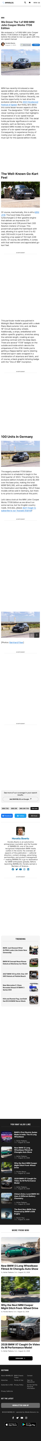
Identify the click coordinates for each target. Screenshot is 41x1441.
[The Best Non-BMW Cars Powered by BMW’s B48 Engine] (6, 1209)
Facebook (8, 816)
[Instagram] (24, 869)
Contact (29, 1375)
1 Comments (36, 44)
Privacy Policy (18, 1385)
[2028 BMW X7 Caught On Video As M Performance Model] (6, 1178)
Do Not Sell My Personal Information (32, 1386)
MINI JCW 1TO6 (24, 808)
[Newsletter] (30, 3)
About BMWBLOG (7, 1375)
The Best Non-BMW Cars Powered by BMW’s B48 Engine (25, 1211)
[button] (36, 635)
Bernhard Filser (16, 642)
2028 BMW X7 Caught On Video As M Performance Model (25, 1180)
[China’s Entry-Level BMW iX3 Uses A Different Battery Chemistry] (6, 1194)
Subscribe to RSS (7, 1385)
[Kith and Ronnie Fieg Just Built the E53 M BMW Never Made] (33, 997)
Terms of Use (18, 1380)
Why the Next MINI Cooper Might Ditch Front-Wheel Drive (25, 1165)
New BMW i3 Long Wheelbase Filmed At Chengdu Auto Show (23, 1150)
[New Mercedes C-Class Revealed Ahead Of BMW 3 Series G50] (33, 984)
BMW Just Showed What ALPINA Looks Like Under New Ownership (15, 950)
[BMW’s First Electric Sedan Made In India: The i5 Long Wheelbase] (6, 1132)
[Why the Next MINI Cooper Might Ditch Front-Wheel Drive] (6, 1163)
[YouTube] (20, 869)
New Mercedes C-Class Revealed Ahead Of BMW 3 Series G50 (13, 987)
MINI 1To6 (5, 808)
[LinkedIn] (28, 869)
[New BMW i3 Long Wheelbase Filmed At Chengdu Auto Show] (6, 1148)
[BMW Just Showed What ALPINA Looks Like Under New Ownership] (33, 947)
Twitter (21, 816)
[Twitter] (16, 869)
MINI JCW (14, 808)
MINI (2, 18)
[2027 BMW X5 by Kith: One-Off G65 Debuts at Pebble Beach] (33, 972)
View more (20, 1358)
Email (35, 816)
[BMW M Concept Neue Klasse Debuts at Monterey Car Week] (33, 959)
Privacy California (7, 1391)
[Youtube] (23, 1418)
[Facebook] (12, 869)
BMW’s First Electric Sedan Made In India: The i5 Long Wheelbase (25, 1134)
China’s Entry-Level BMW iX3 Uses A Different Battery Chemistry (26, 1196)
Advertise (4, 1380)
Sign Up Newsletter (31, 1381)
